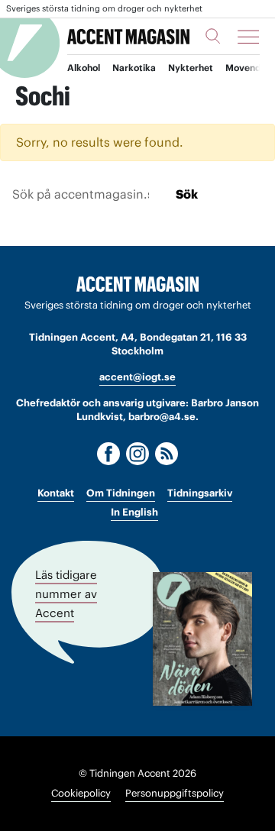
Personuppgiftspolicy (174, 793)
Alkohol (83, 67)
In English (134, 512)
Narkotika (134, 67)
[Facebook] (108, 453)
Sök (187, 194)
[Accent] (137, 284)
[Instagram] (137, 453)
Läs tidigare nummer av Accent (66, 593)
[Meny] (248, 36)
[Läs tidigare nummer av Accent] (202, 639)
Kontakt (55, 493)
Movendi (244, 67)
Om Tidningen (120, 493)
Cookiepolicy (81, 793)
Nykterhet (190, 67)
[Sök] (213, 35)
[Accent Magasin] (128, 36)
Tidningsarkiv (199, 493)
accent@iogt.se (137, 376)
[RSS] (166, 453)
